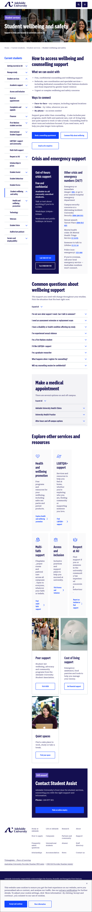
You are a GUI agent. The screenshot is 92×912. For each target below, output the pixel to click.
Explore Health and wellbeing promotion (40, 519)
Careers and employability (12, 239)
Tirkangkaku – (17, 860)
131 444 (79, 252)
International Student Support (16, 133)
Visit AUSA (45, 686)
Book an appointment (14, 99)
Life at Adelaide (52, 829)
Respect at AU (15, 156)
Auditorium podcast (17, 231)
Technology (14, 212)
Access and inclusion (17, 91)
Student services (13, 78)
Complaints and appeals (15, 108)
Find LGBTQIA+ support (60, 521)
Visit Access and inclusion (57, 590)
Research (65, 829)
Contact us (80, 853)
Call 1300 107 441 (45, 258)
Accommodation (52, 853)
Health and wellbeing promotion (16, 203)
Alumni (65, 843)
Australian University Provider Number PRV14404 (24, 864)
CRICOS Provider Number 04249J (59, 864)
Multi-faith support (17, 150)
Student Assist (15, 172)
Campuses (50, 836)
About (78, 829)
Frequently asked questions (36, 845)
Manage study (12, 72)
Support (79, 836)
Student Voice (15, 225)
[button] (87, 883)
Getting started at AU (15, 65)
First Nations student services (16, 124)
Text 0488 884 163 (45, 266)
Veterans (13, 218)
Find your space (45, 755)
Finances (13, 116)
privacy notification (68, 890)
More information (40, 904)
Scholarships (37, 853)
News (64, 853)
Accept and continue (15, 904)
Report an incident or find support (76, 603)
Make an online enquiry (59, 810)
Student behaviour (16, 178)
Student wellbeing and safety (16, 193)
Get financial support (74, 686)
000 (73, 192)
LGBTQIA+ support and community (16, 142)
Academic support (16, 85)
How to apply (37, 836)
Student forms (15, 184)
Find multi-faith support (38, 605)
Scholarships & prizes (15, 164)
